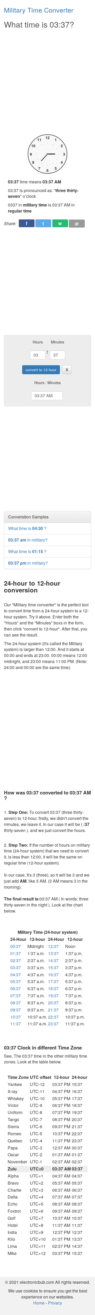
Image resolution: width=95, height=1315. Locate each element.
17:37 (53, 981)
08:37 (15, 1003)
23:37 (53, 1024)
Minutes (57, 341)
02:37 (15, 960)
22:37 (53, 1017)
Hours (38, 341)
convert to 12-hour (41, 369)
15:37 (53, 967)
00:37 (15, 946)
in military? (28, 540)
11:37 (15, 1024)
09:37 (15, 1010)
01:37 (15, 953)
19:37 (53, 996)
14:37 (53, 960)
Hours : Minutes (47, 382)
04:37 (15, 975)
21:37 (53, 1010)
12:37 (53, 946)
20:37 (53, 1003)
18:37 (53, 988)
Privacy (55, 1303)
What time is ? (27, 528)
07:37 (15, 996)
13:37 (53, 953)
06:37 (15, 988)
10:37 (15, 1017)
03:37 (15, 967)
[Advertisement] (47, 82)
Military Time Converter (38, 9)
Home (39, 1303)
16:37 (53, 975)
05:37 (15, 981)
